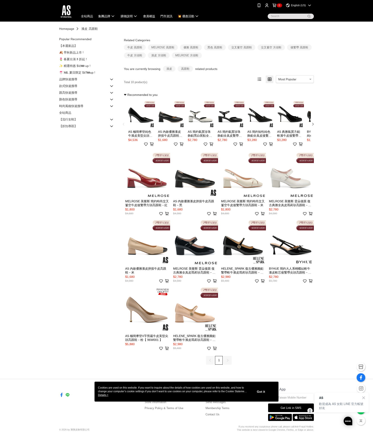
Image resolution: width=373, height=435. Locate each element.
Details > (103, 395)
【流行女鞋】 (68, 119)
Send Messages (215, 402)
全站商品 (65, 112)
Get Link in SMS (291, 408)
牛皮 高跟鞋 (134, 47)
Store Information (155, 402)
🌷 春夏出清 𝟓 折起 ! (73, 59)
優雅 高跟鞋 (190, 47)
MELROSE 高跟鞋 (162, 47)
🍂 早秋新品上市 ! (71, 52)
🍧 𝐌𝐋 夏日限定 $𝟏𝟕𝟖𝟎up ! (77, 72)
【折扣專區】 (68, 126)
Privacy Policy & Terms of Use (164, 408)
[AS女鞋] (66, 11)
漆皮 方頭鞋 (158, 55)
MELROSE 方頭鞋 (186, 55)
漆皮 (84, 28)
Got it (261, 391)
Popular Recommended (75, 39)
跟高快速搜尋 (68, 92)
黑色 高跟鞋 (214, 47)
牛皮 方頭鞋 (134, 55)
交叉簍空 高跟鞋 (241, 47)
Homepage (66, 28)
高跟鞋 (93, 28)
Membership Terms (217, 408)
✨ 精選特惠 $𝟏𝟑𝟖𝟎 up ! (74, 66)
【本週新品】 (68, 45)
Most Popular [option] (287, 79)
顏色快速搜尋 (68, 99)
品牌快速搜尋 (68, 79)
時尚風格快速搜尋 (71, 106)
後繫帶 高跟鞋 (299, 47)
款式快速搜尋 (68, 86)
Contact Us (212, 414)
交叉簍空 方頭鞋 (271, 47)
